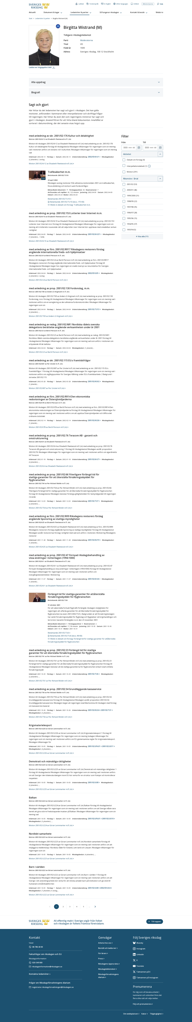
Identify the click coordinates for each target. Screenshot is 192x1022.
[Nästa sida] (95, 906)
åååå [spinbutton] (125, 147)
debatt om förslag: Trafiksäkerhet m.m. (70, 205)
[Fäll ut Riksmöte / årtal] (160, 178)
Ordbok (136, 4)
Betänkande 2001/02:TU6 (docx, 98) (66, 636)
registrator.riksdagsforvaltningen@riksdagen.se (53, 987)
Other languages (122, 4)
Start (30, 18)
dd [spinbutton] (134, 147)
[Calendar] (139, 147)
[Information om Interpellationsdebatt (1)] (149, 166)
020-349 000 (37, 962)
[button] (53, 12)
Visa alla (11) (150, 236)
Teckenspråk (93, 4)
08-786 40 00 (37, 947)
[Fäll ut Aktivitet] (160, 154)
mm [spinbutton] (130, 147)
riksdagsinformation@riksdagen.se (47, 966)
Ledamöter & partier (42, 18)
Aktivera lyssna (148, 4)
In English (107, 4)
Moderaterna (86, 40)
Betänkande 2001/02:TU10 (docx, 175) (67, 202)
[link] (49, 906)
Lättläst (81, 4)
